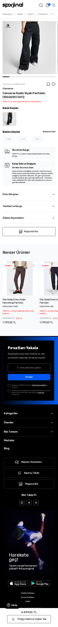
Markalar (9, 440)
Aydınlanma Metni (39, 385)
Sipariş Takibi (31, 473)
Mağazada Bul (31, 231)
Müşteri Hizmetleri (31, 462)
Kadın (20, 14)
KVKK (27, 601)
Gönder (29, 377)
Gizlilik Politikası (27, 593)
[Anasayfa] (13, 5)
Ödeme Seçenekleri (13, 218)
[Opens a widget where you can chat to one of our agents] (12, 605)
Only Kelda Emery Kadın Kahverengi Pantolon (14, 301)
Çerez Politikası (27, 597)
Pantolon (43, 14)
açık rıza (41, 393)
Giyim (31, 14)
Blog (6, 448)
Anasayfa (7, 14)
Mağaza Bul (31, 484)
